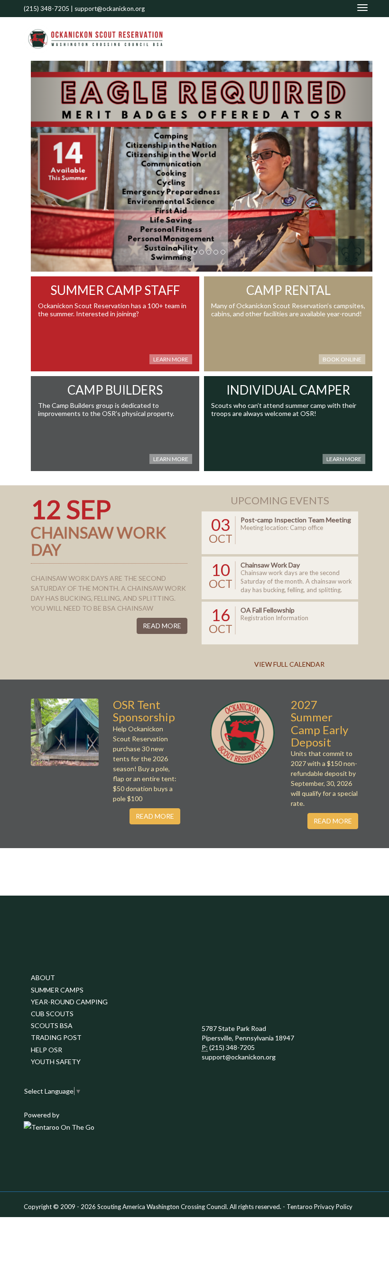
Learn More (170, 359)
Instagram (360, 39)
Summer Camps (57, 990)
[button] (56, 166)
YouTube (345, 39)
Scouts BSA (52, 1025)
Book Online (342, 359)
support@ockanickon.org (109, 8)
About (43, 977)
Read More (162, 626)
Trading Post (56, 1037)
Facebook (332, 39)
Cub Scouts (52, 1014)
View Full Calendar (289, 664)
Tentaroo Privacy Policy (319, 1206)
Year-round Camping (69, 1002)
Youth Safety (56, 1062)
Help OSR (46, 1050)
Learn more (343, 459)
